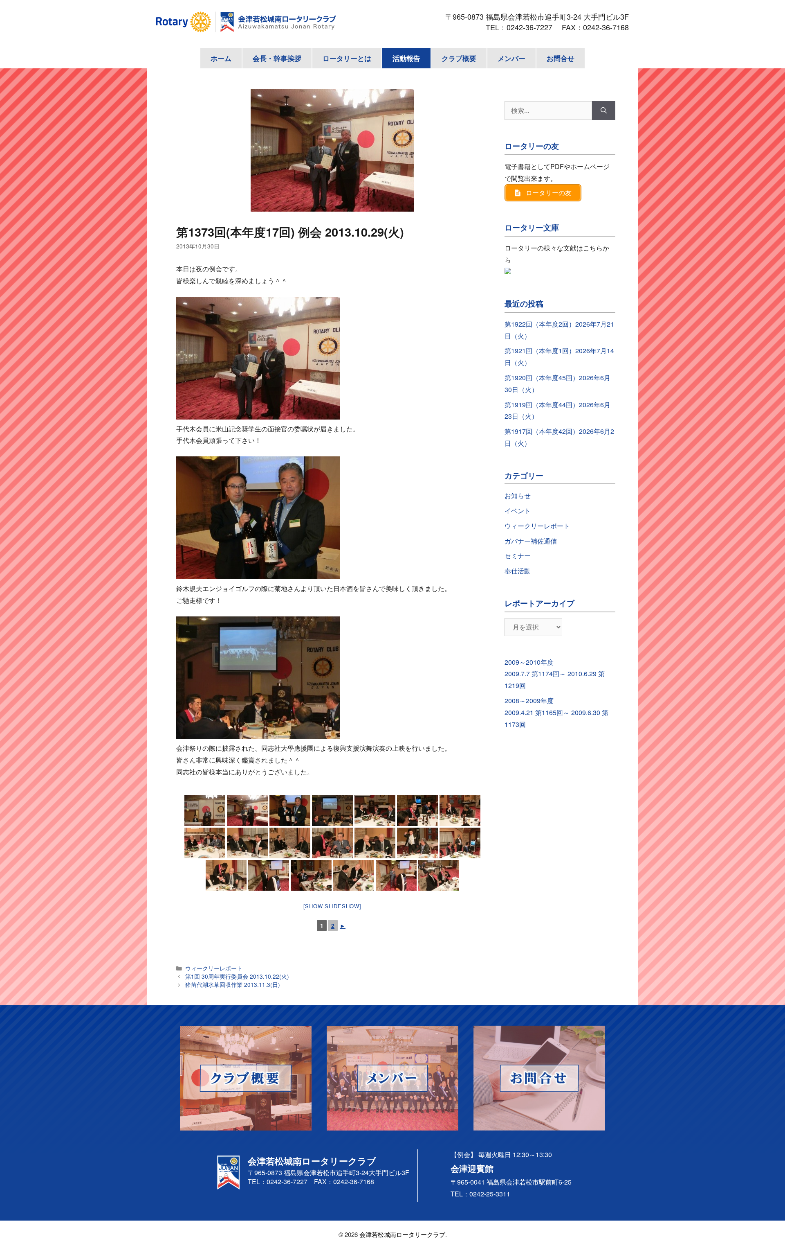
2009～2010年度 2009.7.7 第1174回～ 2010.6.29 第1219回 (555, 674)
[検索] (603, 110)
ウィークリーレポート (213, 968)
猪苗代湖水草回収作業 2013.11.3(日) (232, 984)
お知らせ (518, 495)
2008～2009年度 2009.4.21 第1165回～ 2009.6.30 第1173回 (556, 712)
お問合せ (560, 58)
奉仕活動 (518, 570)
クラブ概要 (459, 58)
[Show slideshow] (332, 906)
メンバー (511, 58)
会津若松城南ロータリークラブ (402, 1234)
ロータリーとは (347, 58)
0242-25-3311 (489, 1193)
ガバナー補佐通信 (531, 541)
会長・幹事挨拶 (277, 58)
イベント (518, 510)
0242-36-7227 (533, 27)
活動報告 (406, 58)
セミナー (518, 555)
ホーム (221, 58)
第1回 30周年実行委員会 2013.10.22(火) (237, 976)
